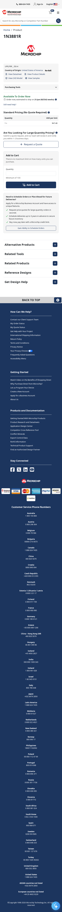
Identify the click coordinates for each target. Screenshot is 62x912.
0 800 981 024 (31, 808)
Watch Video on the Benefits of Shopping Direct (30, 379)
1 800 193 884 (31, 515)
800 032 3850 (31, 868)
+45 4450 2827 (31, 653)
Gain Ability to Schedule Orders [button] (31, 228)
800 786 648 (31, 688)
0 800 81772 (31, 799)
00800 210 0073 (31, 541)
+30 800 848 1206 (31, 627)
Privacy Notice (16, 346)
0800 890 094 (31, 567)
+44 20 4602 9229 (31, 894)
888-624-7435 (24, 4)
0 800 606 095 (31, 791)
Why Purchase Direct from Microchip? (26, 383)
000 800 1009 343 (31, 662)
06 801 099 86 (31, 645)
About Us (14, 399)
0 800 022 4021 (31, 722)
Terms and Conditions (19, 343)
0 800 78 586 (31, 533)
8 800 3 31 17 (31, 593)
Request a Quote (33, 144)
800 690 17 (31, 739)
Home (6, 30)
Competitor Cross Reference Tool (24, 430)
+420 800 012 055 (31, 576)
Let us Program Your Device (22, 387)
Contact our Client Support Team (24, 319)
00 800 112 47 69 (31, 756)
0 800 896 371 (31, 774)
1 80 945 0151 (31, 679)
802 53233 (31, 584)
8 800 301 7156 (31, 782)
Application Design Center (21, 426)
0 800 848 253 (31, 842)
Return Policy (16, 339)
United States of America (32, 70)
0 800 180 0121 (31, 619)
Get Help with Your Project (21, 331)
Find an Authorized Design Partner (25, 449)
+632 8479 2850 (31, 696)
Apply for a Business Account (22, 395)
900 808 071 (31, 825)
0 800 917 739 (31, 601)
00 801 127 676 (31, 851)
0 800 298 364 (31, 524)
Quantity (10, 169)
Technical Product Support (21, 445)
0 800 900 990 (31, 610)
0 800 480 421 (31, 731)
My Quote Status (17, 327)
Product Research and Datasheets (24, 422)
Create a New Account (19, 391)
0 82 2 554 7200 (31, 817)
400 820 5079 (31, 558)
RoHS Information (18, 441)
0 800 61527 (31, 713)
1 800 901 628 (31, 670)
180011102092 (31, 748)
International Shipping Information (25, 335)
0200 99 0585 (31, 834)
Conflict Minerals (17, 433)
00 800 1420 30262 (31, 860)
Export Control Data (19, 438)
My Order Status (17, 323)
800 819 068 (31, 765)
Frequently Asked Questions (22, 354)
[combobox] (31, 21)
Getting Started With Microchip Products (27, 418)
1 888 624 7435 (31, 550)
